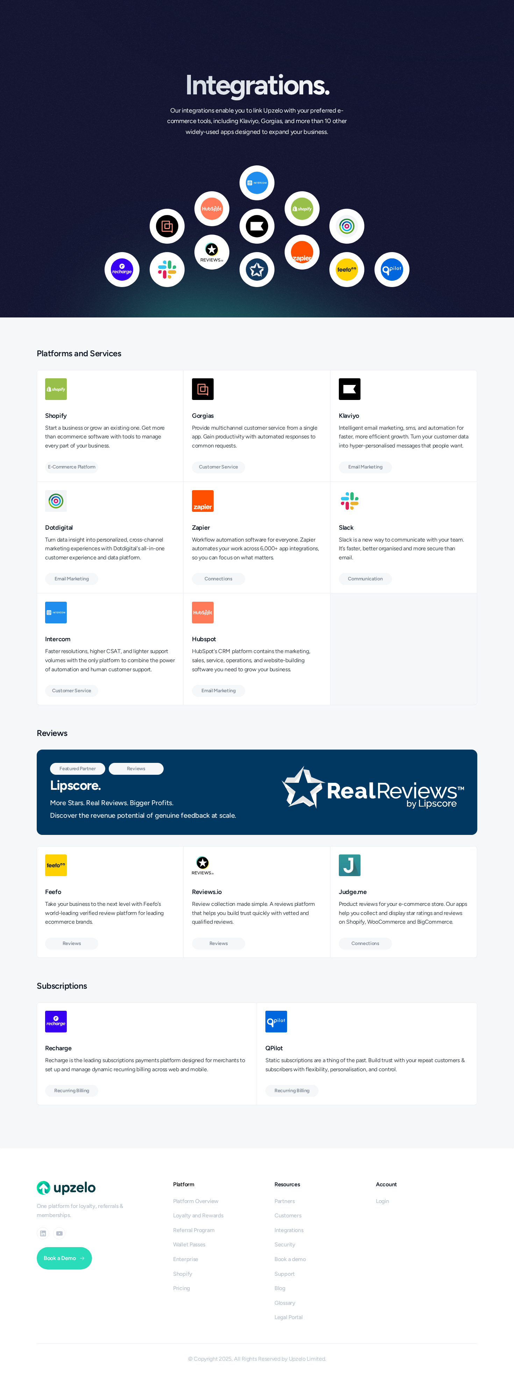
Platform (183, 1184)
